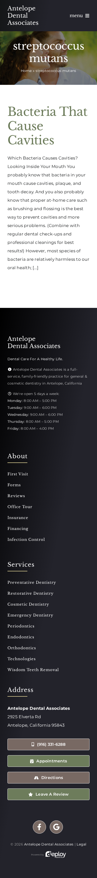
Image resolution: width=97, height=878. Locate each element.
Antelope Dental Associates (49, 844)
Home (26, 70)
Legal (81, 844)
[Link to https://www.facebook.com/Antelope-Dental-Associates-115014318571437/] (39, 827)
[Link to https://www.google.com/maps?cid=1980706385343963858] (56, 827)
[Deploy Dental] (56, 854)
